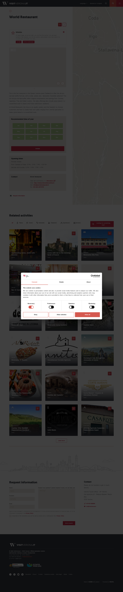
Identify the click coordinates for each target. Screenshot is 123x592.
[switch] (51, 307)
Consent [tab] (34, 282)
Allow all (87, 314)
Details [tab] (61, 282)
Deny (35, 314)
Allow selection (61, 314)
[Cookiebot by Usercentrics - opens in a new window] (92, 276)
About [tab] (88, 282)
